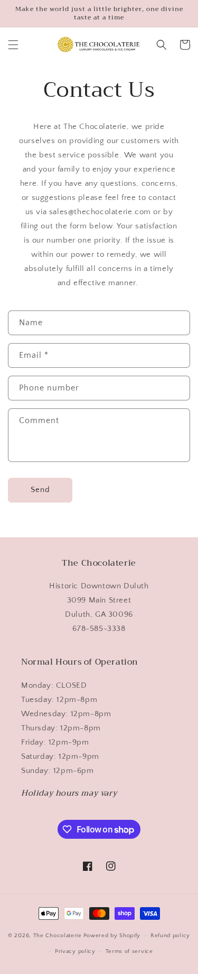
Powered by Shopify (112, 935)
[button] (13, 44)
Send (40, 489)
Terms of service (129, 951)
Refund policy (170, 935)
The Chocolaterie (57, 935)
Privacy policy (75, 951)
